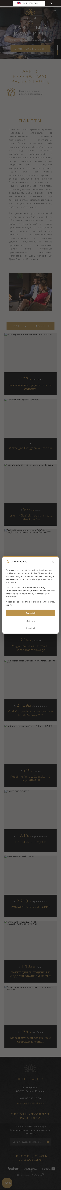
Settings (31, 621)
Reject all (30, 628)
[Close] (51, 3)
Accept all (31, 613)
